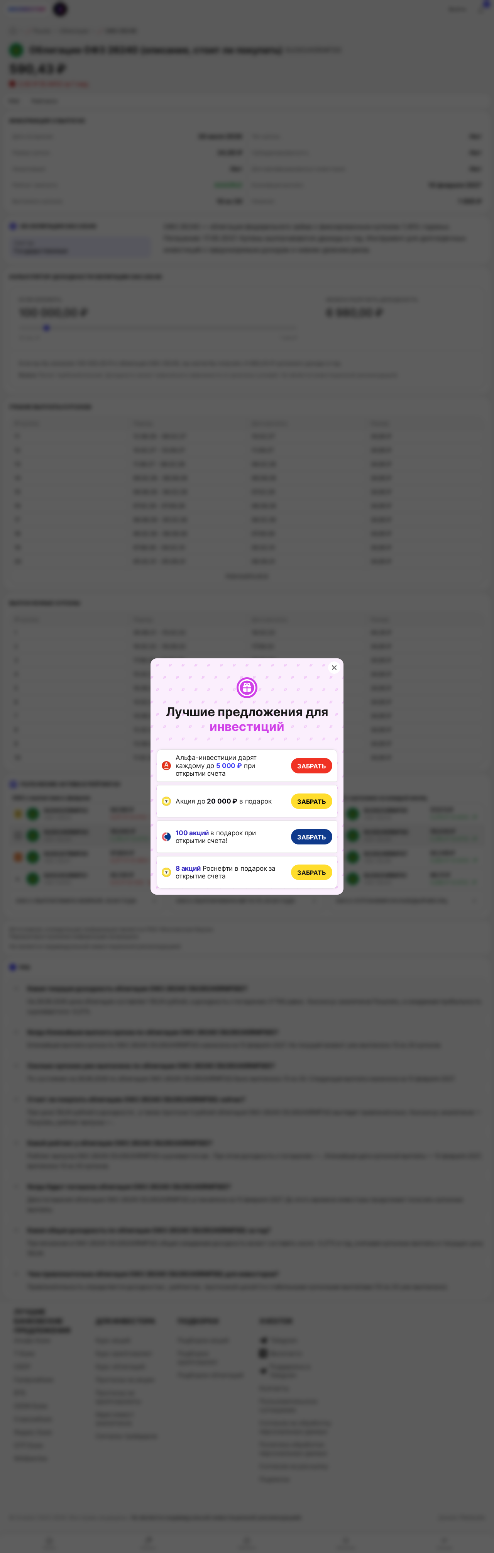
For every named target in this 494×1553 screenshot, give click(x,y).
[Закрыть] (334, 667)
